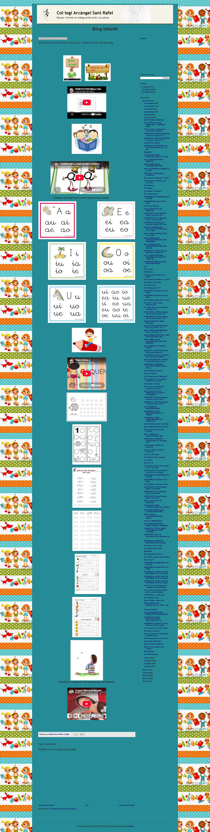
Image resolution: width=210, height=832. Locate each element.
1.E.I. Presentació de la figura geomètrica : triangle (155, 380)
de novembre (149, 106)
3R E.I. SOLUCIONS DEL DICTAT (154, 430)
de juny (147, 114)
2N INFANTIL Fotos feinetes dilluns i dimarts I (155, 497)
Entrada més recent (46, 805)
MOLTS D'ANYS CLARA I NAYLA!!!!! (154, 322)
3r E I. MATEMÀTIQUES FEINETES (153, 160)
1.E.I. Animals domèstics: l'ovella (156, 178)
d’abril (146, 658)
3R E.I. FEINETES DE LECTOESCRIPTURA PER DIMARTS (155, 341)
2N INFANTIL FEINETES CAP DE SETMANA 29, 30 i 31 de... (156, 147)
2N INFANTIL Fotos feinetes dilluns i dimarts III (155, 488)
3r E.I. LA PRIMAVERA (153, 521)
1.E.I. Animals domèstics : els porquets (155, 181)
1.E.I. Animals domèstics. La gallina (154, 275)
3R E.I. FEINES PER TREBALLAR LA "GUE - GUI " (156, 605)
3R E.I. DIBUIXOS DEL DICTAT (156, 427)
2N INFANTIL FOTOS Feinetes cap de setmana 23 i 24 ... (156, 313)
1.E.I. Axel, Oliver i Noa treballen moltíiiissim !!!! (156, 308)
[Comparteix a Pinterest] (84, 734)
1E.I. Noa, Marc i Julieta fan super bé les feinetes (154, 130)
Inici (86, 805)
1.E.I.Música (148, 272)
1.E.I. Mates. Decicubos (153, 282)
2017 (145, 676)
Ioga (145, 266)
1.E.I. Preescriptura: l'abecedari (155, 376)
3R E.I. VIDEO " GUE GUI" (154, 600)
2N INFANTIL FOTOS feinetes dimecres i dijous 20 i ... (156, 398)
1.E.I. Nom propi (150, 285)
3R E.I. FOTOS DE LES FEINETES (153, 209)
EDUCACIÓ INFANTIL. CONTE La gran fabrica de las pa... (156, 360)
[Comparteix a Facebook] (81, 734)
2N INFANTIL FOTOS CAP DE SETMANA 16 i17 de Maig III (156, 572)
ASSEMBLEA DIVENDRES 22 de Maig (156, 476)
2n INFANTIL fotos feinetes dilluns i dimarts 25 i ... (155, 214)
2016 (145, 678)
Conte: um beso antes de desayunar (154, 450)
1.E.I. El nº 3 (148, 463)
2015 (145, 681)
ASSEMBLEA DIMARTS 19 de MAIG (156, 568)
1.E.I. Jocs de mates (151, 454)
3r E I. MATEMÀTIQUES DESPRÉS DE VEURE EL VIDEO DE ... (155, 257)
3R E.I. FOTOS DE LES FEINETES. (153, 501)
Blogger (130, 826)
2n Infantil (146, 89)
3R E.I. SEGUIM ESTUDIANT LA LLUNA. (156, 169)
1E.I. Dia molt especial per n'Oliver (154, 647)
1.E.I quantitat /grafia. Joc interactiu (154, 446)
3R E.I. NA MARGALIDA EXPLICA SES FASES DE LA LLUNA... (155, 229)
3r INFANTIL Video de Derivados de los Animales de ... (156, 536)
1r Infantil (145, 87)
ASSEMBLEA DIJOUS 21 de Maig (155, 480)
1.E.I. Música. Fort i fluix (153, 545)
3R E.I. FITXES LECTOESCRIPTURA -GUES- (154, 516)
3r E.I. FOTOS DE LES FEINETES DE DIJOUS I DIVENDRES (154, 393)
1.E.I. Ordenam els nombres (154, 457)
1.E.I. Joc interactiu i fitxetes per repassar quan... (156, 634)
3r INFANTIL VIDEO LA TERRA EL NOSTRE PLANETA (156, 356)
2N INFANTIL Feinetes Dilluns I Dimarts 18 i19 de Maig (156, 624)
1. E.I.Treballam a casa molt (154, 595)
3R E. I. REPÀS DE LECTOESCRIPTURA (153, 435)
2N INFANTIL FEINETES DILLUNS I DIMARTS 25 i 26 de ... (155, 366)
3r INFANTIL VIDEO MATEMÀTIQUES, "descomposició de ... (153, 619)
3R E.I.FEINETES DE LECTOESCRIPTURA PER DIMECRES (155, 240)
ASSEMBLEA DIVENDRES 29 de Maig (156, 197)
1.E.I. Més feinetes (151, 654)
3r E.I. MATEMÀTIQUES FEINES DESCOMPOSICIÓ (156, 613)
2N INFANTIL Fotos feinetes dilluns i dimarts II (155, 492)
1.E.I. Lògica (148, 269)
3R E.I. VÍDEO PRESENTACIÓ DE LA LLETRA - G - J (155, 326)
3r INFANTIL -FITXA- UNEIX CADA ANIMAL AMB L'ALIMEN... (155, 530)
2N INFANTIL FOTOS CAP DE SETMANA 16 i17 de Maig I (156, 582)
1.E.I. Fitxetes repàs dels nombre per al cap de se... (156, 466)
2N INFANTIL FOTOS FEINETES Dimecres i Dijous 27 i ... (156, 134)
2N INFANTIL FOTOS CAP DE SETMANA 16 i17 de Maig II (156, 577)
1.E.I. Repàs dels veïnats (153, 548)
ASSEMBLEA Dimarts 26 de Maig (155, 296)
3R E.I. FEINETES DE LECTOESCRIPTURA (153, 165)
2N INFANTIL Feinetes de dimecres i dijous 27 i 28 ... (155, 223)
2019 (145, 670)
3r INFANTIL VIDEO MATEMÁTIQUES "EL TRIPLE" (153, 413)
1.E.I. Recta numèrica (151, 631)
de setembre (149, 112)
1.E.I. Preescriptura (151, 194)
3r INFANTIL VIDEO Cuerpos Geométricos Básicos (155, 251)
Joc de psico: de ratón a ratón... (156, 628)
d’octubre (148, 109)
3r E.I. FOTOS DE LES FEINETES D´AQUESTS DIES (154, 124)
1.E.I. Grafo (148, 460)
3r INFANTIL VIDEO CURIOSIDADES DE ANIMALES (153, 419)
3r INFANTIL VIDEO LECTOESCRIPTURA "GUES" (156, 506)
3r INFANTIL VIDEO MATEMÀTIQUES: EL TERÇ (156, 156)
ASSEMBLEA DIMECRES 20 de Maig (156, 563)
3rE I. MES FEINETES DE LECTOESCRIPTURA (154, 511)
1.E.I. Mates (148, 188)
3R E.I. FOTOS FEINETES (154, 120)
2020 (145, 101)
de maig (147, 117)
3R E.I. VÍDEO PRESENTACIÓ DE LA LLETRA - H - (155, 331)
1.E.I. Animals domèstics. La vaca (156, 279)
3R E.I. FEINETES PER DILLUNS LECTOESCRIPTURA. (156, 336)
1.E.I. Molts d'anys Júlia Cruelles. (156, 557)
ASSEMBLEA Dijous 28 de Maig (155, 202)
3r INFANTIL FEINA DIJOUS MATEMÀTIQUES (155, 262)
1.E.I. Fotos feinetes (151, 206)
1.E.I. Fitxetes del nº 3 (152, 288)
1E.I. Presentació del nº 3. (154, 554)
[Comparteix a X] (79, 734)
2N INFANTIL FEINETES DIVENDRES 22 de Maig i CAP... (155, 440)
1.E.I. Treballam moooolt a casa (156, 484)
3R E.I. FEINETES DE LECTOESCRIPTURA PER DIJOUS (155, 246)
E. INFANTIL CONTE (152, 143)
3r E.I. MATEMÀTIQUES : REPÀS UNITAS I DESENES (156, 524)
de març (147, 661)
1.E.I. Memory (149, 185)
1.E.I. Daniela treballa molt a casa (156, 300)
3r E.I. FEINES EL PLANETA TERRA (155, 347)
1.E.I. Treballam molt (151, 597)
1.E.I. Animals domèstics (153, 371)
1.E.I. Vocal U (148, 560)
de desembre (149, 103)
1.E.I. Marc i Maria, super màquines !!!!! (153, 303)
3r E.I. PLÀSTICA (150, 610)
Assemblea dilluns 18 (152, 641)
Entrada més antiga (127, 805)
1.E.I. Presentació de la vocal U (155, 638)
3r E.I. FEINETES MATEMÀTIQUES (152, 407)
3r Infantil (146, 92)
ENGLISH (148, 152)
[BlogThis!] (77, 734)
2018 (145, 673)
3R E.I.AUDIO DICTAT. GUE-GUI (156, 424)
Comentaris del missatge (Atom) (63, 809)
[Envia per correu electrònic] (74, 734)
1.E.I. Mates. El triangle (152, 191)
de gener (147, 666)
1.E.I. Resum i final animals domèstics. (154, 174)
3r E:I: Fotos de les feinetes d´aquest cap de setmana (155, 586)
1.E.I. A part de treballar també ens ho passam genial (155, 591)
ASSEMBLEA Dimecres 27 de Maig (156, 291)
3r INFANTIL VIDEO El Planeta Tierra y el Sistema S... (156, 351)
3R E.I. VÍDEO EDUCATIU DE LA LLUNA (155, 234)
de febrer (148, 663)
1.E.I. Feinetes (149, 651)
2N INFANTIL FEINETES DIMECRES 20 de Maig (154, 542)
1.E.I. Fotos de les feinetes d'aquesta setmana (154, 387)
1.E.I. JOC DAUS (150, 373)
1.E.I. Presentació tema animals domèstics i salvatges (155, 471)
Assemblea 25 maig (152, 384)
